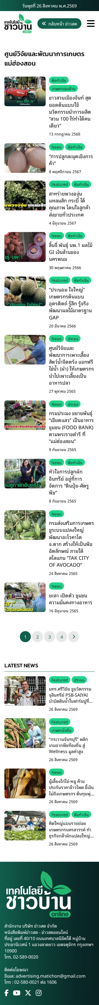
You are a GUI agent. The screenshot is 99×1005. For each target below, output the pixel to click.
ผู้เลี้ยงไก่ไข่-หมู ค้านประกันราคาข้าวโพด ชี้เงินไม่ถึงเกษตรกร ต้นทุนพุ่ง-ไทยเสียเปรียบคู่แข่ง (71, 790)
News (56, 147)
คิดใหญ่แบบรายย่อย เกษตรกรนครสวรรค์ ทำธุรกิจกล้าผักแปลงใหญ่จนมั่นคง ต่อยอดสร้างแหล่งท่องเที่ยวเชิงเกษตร (71, 835)
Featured (59, 184)
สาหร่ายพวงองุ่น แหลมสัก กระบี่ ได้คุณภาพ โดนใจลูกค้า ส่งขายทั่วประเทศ (69, 203)
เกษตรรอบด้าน (63, 88)
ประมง (73, 338)
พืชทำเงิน (58, 80)
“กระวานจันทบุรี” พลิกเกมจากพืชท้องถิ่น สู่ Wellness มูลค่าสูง (68, 745)
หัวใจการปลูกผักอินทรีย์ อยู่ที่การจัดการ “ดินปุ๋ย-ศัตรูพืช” (69, 481)
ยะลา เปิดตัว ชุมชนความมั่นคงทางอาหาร (70, 598)
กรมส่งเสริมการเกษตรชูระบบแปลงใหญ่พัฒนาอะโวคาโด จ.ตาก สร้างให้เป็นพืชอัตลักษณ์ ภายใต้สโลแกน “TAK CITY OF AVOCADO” (71, 543)
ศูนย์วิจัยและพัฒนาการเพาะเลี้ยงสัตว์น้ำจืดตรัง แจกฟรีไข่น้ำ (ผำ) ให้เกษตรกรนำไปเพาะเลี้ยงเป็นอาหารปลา (71, 365)
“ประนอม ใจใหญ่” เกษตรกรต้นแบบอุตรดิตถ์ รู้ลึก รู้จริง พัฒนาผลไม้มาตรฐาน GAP (70, 303)
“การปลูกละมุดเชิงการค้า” (71, 159)
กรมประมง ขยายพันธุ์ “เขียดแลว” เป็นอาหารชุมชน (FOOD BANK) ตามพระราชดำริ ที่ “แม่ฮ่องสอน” (71, 427)
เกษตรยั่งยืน (61, 730)
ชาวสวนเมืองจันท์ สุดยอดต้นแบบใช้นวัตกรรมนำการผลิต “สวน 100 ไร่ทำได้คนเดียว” (70, 111)
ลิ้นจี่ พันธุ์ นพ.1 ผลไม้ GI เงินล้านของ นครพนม (70, 251)
